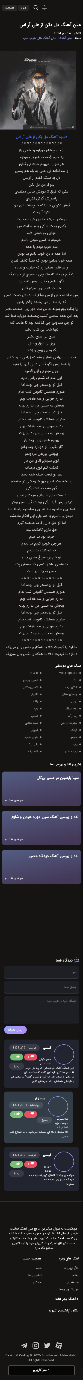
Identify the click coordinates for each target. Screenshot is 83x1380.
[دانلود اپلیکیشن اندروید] (50, 1326)
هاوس (73, 737)
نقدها (75, 1275)
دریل (74, 701)
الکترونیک (71, 687)
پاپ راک (33, 744)
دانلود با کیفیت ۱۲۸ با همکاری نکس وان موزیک (41, 647)
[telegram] (24, 1348)
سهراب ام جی (68, 722)
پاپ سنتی (71, 751)
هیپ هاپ (31, 737)
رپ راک (72, 715)
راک (35, 701)
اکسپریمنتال (30, 687)
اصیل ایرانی (30, 680)
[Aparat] (58, 1348)
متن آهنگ (65, 38)
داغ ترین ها (71, 1268)
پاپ (75, 744)
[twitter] (47, 1348)
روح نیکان (71, 708)
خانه (39, 1268)
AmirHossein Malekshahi (59, 1355)
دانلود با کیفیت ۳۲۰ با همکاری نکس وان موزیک (41, 654)
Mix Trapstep (68, 673)
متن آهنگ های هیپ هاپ (39, 38)
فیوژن (34, 730)
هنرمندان (73, 1282)
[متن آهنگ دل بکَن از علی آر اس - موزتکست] (69, 7)
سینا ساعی (31, 722)
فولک (74, 730)
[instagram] (35, 1348)
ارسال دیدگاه (15, 1029)
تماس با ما (35, 1275)
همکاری (37, 1282)
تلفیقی (34, 694)
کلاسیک (33, 751)
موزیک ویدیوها (69, 1289)
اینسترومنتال (69, 694)
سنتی (34, 715)
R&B (74, 680)
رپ (36, 708)
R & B (34, 673)
